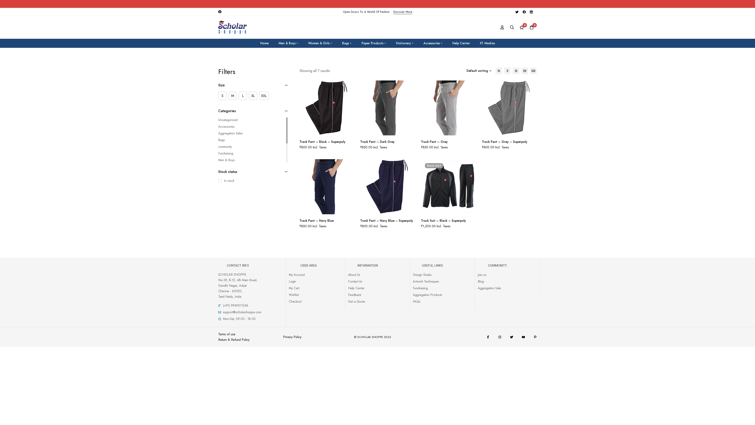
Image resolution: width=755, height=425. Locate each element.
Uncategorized (228, 120)
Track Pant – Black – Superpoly (322, 142)
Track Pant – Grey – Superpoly (504, 142)
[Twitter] (517, 12)
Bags (221, 140)
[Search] (512, 27)
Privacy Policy (292, 337)
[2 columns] (507, 70)
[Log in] (502, 27)
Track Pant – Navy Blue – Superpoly (386, 220)
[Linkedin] (531, 12)
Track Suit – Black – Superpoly (443, 220)
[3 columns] (516, 70)
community (225, 146)
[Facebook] (524, 12)
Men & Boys (226, 160)
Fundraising (225, 153)
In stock (229, 180)
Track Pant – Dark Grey (377, 142)
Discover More (402, 12)
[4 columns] (524, 70)
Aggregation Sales (230, 133)
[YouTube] (523, 337)
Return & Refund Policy (234, 339)
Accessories (226, 126)
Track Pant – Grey (434, 142)
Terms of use (226, 334)
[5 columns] (533, 70)
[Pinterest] (535, 337)
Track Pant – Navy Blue (316, 220)
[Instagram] (499, 337)
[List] (498, 70)
